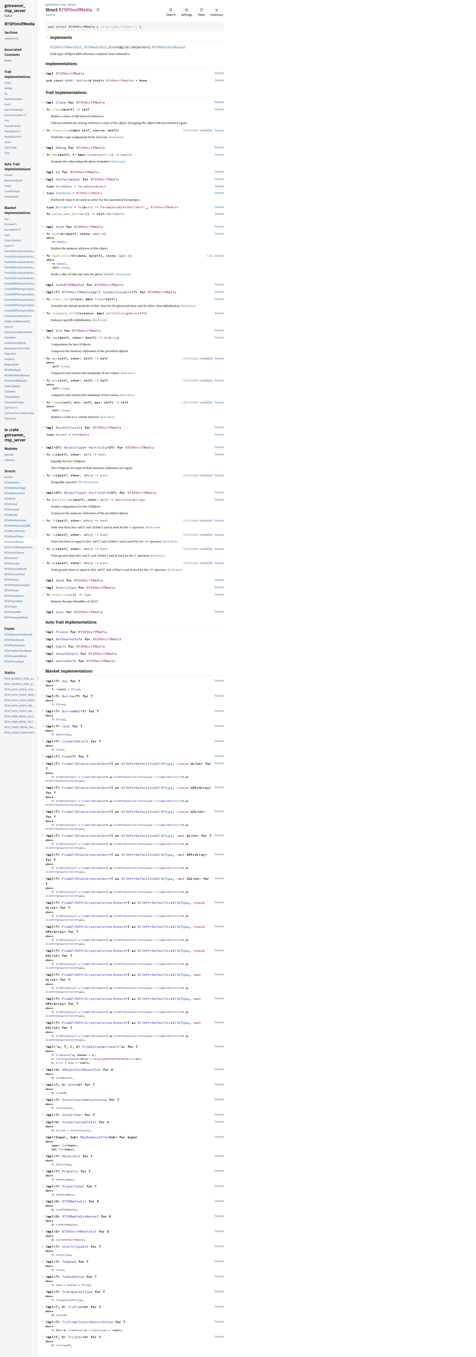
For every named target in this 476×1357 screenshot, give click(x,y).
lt (54, 520)
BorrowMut (71, 711)
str (88, 207)
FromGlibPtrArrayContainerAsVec (92, 903)
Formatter (95, 155)
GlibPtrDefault (135, 763)
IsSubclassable (117, 292)
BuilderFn (64, 207)
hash (56, 234)
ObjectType (74, 447)
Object (66, 1078)
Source (50, 15)
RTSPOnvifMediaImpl (80, 292)
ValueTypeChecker (68, 1059)
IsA (59, 285)
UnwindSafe (66, 661)
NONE (69, 80)
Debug (61, 148)
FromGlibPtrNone (92, 777)
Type (87, 594)
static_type (62, 594)
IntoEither (72, 1115)
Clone (61, 102)
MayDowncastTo (93, 1137)
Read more (116, 137)
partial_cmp (62, 500)
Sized (65, 267)
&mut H (98, 234)
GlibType (164, 763)
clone (56, 109)
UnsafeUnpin (67, 654)
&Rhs (87, 475)
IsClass (61, 1130)
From (66, 756)
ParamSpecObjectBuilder (120, 207)
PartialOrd (99, 493)
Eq (58, 172)
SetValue (63, 193)
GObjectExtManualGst (81, 1069)
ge (54, 563)
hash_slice (61, 256)
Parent (61, 434)
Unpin (61, 646)
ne (54, 475)
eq (54, 454)
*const (183, 763)
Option (81, 80)
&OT (86, 454)
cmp (55, 337)
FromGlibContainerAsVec (84, 763)
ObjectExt (71, 1156)
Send (60, 580)
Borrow (68, 696)
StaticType (66, 587)
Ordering (111, 337)
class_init (61, 299)
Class (99, 299)
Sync (60, 612)
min (55, 380)
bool (102, 454)
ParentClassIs (69, 427)
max (55, 358)
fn (80, 207)
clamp (56, 402)
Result (126, 155)
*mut (181, 836)
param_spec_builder (69, 214)
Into (72, 1085)
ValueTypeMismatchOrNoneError (114, 1059)
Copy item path (98, 10)
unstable (206, 130)
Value (67, 1108)
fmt (55, 155)
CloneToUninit (75, 741)
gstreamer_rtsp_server (61, 4)
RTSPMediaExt (74, 1201)
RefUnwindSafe (69, 639)
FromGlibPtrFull (168, 777)
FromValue (62, 1055)
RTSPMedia (73, 285)
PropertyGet (73, 1186)
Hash (60, 227)
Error (59, 1062)
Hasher (61, 241)
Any (65, 681)
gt (54, 549)
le (54, 535)
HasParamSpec (68, 179)
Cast (66, 726)
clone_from (61, 130)
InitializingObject (122, 313)
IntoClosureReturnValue (84, 1100)
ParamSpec (64, 186)
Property (70, 1171)
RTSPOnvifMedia (70, 73)
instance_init (64, 313)
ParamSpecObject (92, 186)
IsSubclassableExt (79, 1122)
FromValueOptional (99, 1047)
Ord (59, 330)
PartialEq (98, 447)
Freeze (62, 632)
